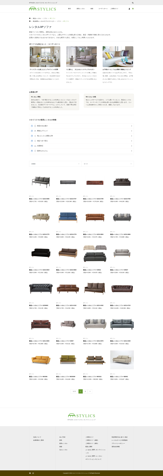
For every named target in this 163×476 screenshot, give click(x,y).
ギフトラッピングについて (93, 459)
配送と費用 (89, 446)
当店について (37, 437)
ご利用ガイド (114, 8)
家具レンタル (81, 8)
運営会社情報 (116, 446)
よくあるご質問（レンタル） (94, 456)
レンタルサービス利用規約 (120, 440)
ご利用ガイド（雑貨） (92, 440)
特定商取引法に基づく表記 (120, 437)
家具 (69, 8)
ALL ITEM (62, 437)
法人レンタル (63, 449)
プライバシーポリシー (118, 443)
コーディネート (103, 8)
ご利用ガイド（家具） (92, 443)
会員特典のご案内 (38, 440)
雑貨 (92, 8)
